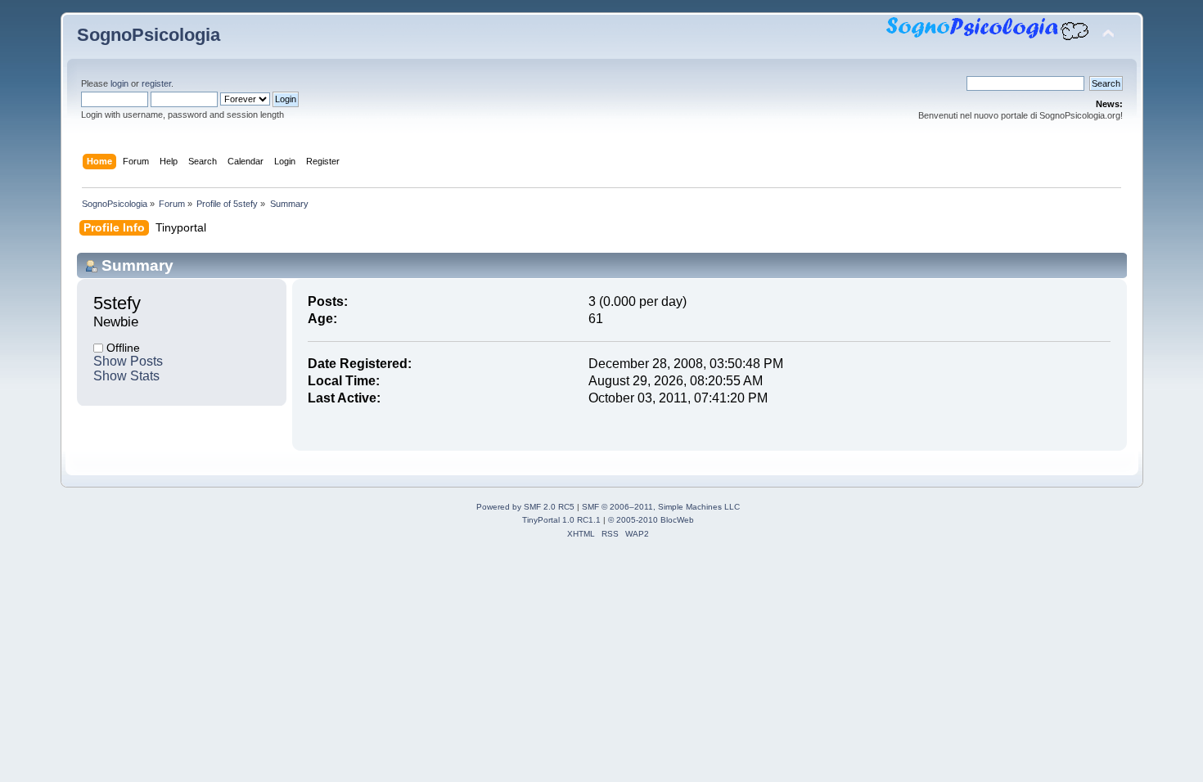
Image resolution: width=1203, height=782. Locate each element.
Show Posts (128, 361)
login (119, 83)
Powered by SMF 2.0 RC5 (525, 506)
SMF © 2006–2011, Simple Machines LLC (661, 506)
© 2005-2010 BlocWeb (651, 519)
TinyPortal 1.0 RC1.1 (561, 519)
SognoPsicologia (148, 35)
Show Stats (126, 376)
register (156, 83)
